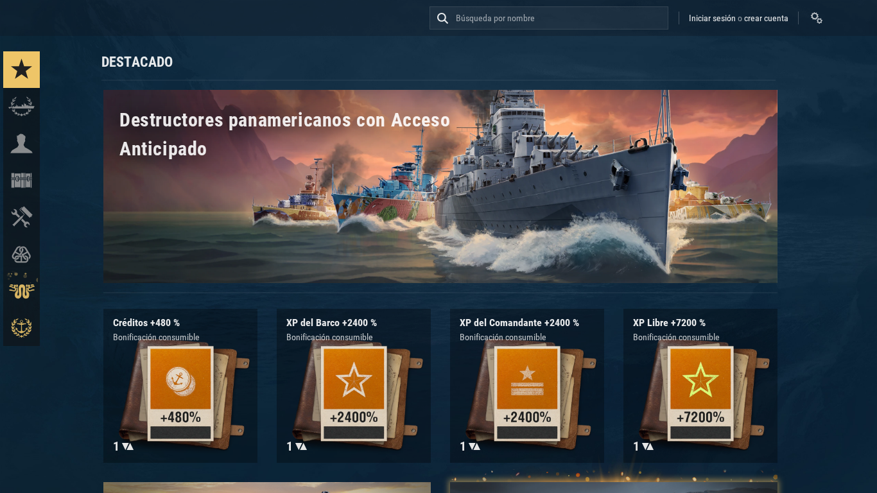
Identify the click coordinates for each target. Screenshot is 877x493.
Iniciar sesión (712, 18)
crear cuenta (766, 18)
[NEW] (21, 69)
